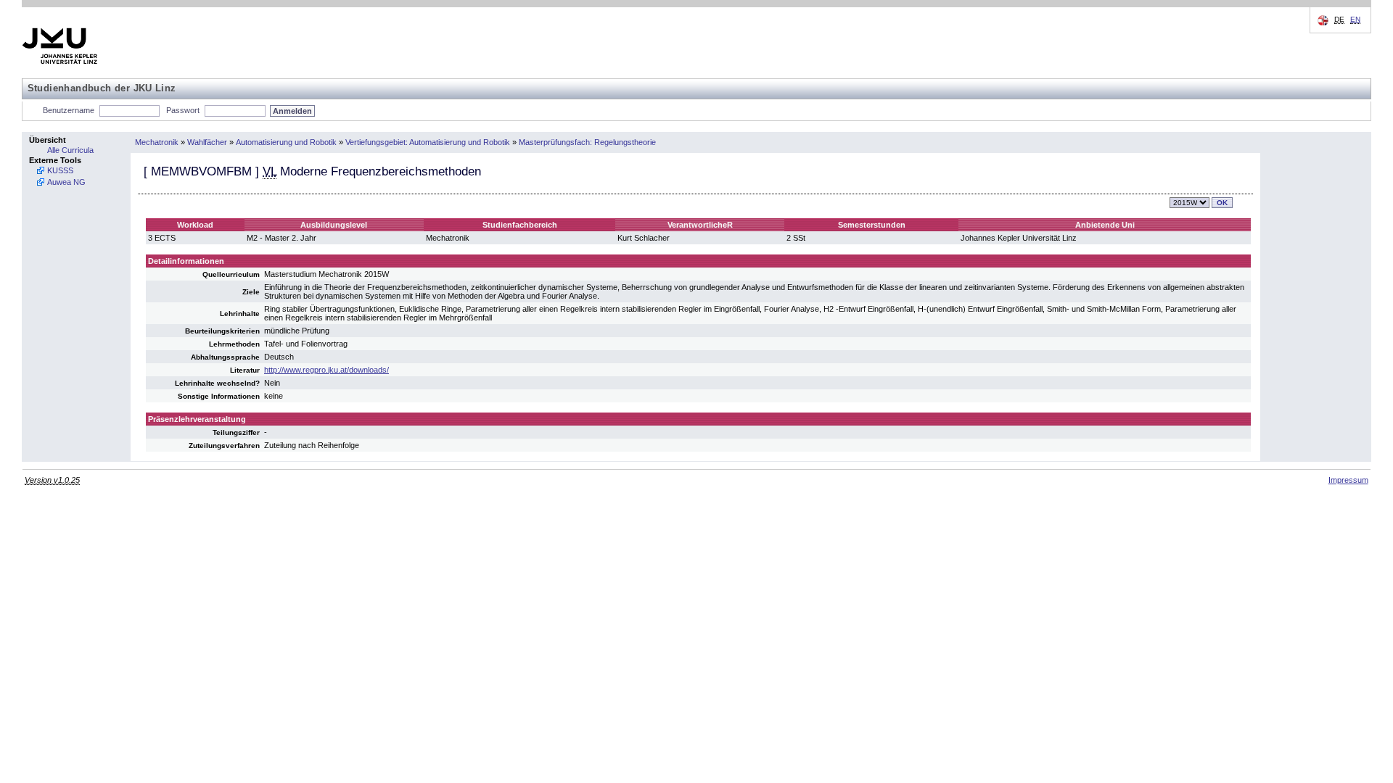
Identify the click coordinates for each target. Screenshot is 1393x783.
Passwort (183, 110)
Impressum (1348, 480)
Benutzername (68, 110)
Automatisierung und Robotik (286, 142)
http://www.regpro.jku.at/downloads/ (326, 369)
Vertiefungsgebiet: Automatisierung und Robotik (427, 142)
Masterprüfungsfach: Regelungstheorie (587, 142)
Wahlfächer (207, 142)
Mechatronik (156, 142)
